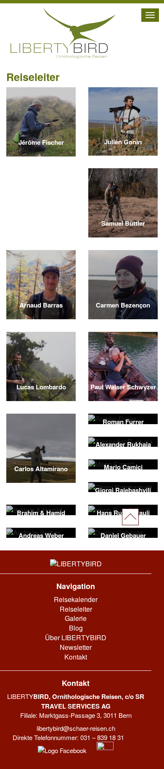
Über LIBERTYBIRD (75, 637)
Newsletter (76, 647)
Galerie (76, 618)
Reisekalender (76, 599)
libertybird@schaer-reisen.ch (76, 728)
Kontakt (75, 657)
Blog (76, 628)
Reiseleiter (76, 609)
